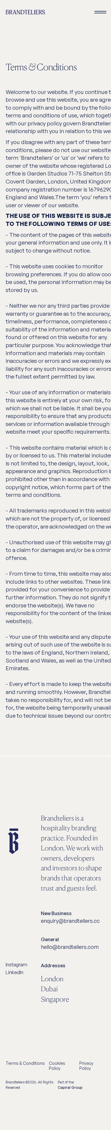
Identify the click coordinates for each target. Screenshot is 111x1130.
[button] (100, 12)
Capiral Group (70, 1087)
